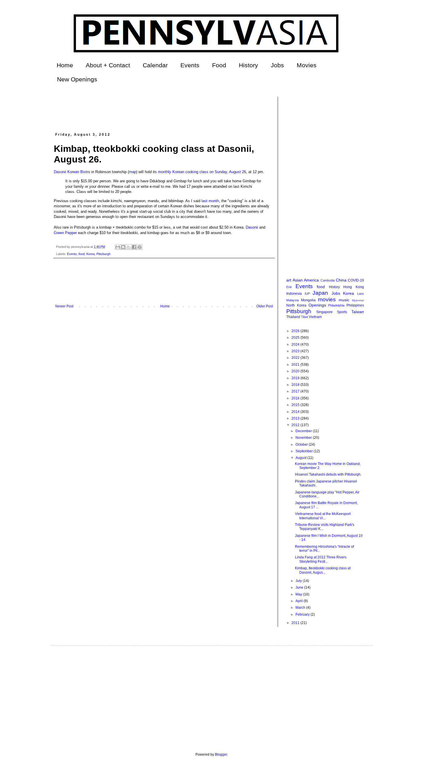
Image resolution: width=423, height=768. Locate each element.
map (132, 172)
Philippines (355, 305)
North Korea (296, 305)
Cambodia (328, 280)
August (301, 458)
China (341, 280)
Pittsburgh (103, 254)
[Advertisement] (158, 109)
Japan (320, 293)
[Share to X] (129, 247)
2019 (295, 378)
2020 (295, 371)
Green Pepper (65, 233)
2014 (295, 412)
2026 (295, 331)
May (299, 594)
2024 (295, 344)
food (82, 254)
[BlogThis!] (123, 247)
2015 (295, 405)
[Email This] (118, 247)
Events (189, 65)
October (302, 445)
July (299, 581)
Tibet (304, 317)
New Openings (77, 79)
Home (65, 65)
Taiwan (357, 311)
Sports (342, 312)
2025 (295, 338)
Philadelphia (336, 305)
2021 (295, 365)
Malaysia (292, 300)
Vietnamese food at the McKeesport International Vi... (322, 516)
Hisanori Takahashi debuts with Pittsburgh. (328, 474)
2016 (295, 398)
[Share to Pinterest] (139, 247)
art (288, 280)
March (301, 608)
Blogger (221, 754)
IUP (307, 293)
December (304, 431)
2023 (295, 351)
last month (210, 201)
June (300, 587)
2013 (295, 418)
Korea (90, 254)
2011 (295, 623)
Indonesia (294, 294)
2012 (295, 425)
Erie (289, 287)
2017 (295, 391)
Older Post (264, 306)
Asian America (306, 280)
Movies (307, 65)
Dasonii (252, 227)
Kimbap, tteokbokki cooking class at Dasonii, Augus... (322, 570)
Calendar (155, 65)
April (300, 601)
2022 (295, 358)
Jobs (277, 65)
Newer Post (64, 306)
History (248, 65)
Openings (317, 305)
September (305, 451)
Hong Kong (353, 287)
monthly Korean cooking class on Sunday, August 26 (202, 172)
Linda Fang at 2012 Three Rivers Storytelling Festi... (320, 559)
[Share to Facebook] (134, 247)
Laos (360, 293)
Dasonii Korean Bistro (72, 172)
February (303, 614)
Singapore (324, 312)
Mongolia (308, 300)
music (344, 300)
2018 (295, 385)
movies (327, 299)
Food (219, 65)
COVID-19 (356, 280)
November (304, 438)
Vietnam (315, 317)
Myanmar (358, 300)
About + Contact (108, 65)
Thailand (293, 317)
